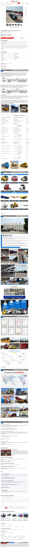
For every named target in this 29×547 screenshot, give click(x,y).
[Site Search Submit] (19, 3)
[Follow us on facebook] (23, 542)
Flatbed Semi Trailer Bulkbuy (20, 539)
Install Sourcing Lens (4, 543)
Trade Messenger (12, 542)
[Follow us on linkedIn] (20, 543)
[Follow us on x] (24, 542)
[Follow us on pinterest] (27, 542)
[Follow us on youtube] (26, 542)
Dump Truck (22, 526)
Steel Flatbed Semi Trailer (4, 539)
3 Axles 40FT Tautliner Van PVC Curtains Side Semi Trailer (14, 519)
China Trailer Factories (3, 536)
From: (4, 498)
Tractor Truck (15, 526)
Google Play (6, 542)
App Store (2, 542)
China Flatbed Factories (22, 536)
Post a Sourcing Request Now (20, 507)
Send (6, 507)
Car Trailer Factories (16, 536)
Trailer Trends (14, 539)
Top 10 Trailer (9, 539)
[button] (2, 3)
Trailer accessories (3, 526)
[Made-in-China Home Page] (14, 1)
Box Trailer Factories (10, 536)
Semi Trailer (9, 526)
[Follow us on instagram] (25, 542)
